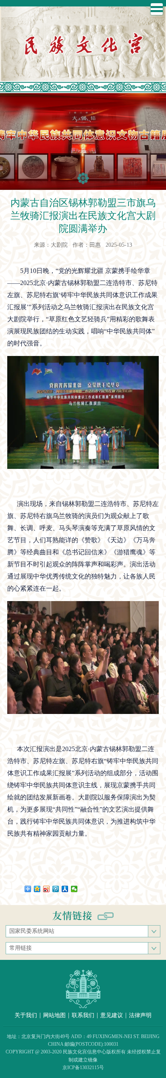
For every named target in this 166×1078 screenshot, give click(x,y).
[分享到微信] (74, 889)
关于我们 (26, 1015)
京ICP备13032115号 (83, 1067)
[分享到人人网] (65, 889)
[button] (83, 178)
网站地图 (54, 1015)
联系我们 (83, 1015)
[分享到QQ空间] (37, 889)
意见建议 (111, 1015)
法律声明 (140, 1015)
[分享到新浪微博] (46, 889)
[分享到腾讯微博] (55, 889)
